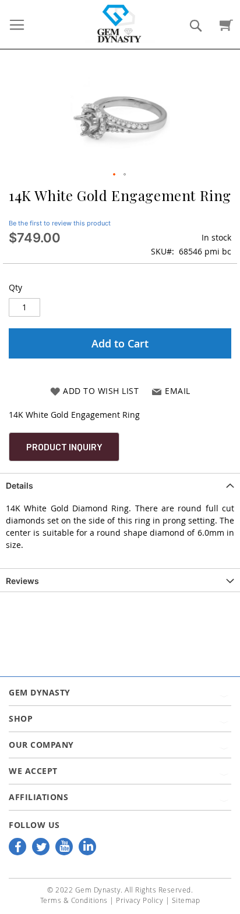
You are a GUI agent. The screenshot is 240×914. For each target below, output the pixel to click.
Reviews (22, 581)
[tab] (120, 484)
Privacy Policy (139, 900)
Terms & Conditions (74, 900)
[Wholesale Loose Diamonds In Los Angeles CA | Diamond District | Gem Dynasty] (120, 23)
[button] (115, 175)
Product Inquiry (64, 446)
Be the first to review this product (60, 223)
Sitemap (186, 900)
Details (19, 485)
